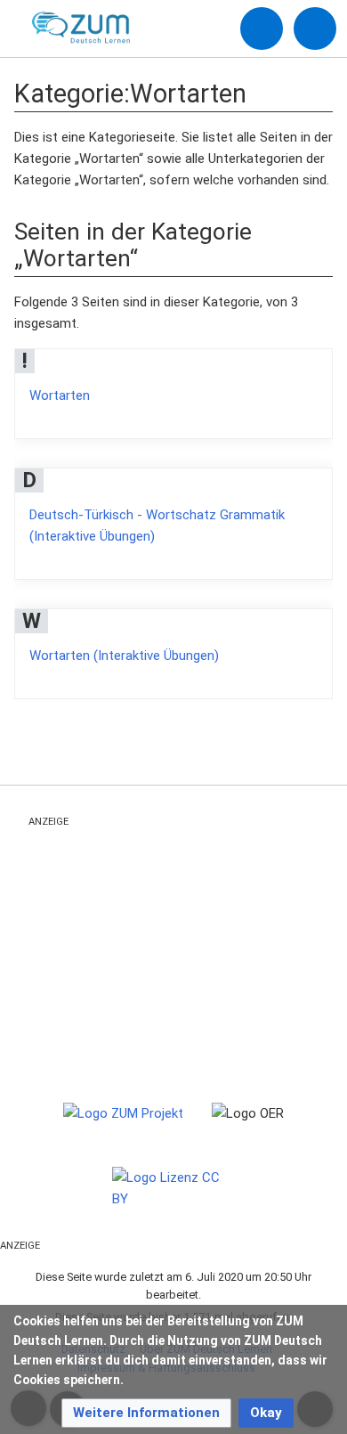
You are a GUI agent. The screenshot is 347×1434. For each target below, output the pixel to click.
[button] (146, 1413)
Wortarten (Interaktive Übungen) (124, 656)
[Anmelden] (261, 28)
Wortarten (59, 395)
